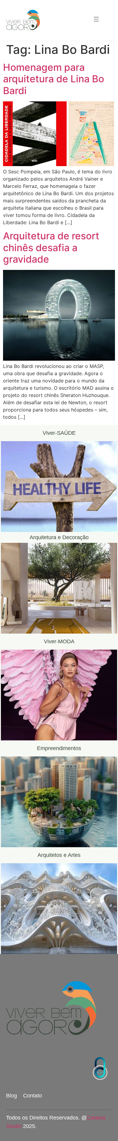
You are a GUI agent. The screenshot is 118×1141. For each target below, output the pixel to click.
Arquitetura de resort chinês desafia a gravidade (51, 247)
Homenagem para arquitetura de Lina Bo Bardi (53, 79)
